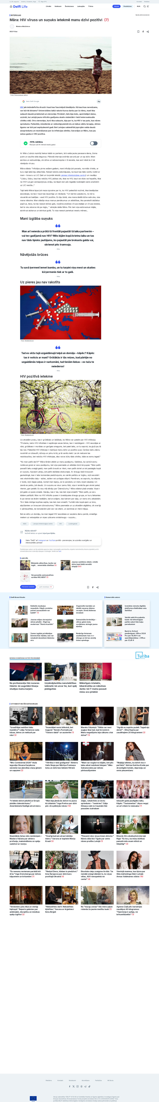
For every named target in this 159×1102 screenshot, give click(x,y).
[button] (148, 6)
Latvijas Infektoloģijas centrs (73, 175)
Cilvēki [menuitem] (48, 6)
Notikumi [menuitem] (58, 6)
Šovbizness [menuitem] (69, 6)
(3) (15, 735)
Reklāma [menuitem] (146, 1)
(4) (62, 876)
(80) (79, 566)
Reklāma (49, 1080)
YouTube (52, 540)
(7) (106, 20)
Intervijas (16, 15)
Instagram (42, 540)
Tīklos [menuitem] (90, 6)
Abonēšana (85, 1080)
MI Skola (110, 1080)
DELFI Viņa (13, 31)
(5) (55, 565)
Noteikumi (72, 1080)
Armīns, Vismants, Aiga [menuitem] (28, 1)
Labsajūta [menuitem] (81, 6)
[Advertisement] (79, 956)
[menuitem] (116, 6)
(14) (69, 806)
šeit (60, 551)
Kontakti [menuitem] (139, 1)
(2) (143, 732)
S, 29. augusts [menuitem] (14, 1)
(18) (141, 876)
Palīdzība (98, 1080)
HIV (21, 107)
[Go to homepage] (11, 6)
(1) (47, 577)
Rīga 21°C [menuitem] (44, 1)
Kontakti (60, 1080)
